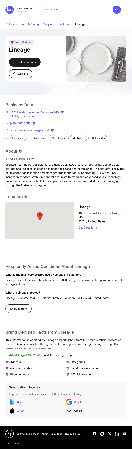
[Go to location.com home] (20, 10)
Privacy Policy (72, 433)
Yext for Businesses (27, 433)
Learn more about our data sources (28, 348)
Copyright (56, 433)
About (44, 433)
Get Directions (87, 227)
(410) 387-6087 (20, 123)
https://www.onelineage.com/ (29, 130)
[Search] (117, 10)
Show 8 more (18, 308)
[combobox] (80, 9)
